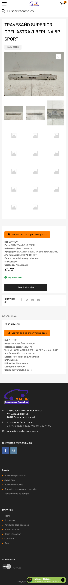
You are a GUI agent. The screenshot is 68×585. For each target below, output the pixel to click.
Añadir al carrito (26, 287)
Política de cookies (13, 484)
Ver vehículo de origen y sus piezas (29, 234)
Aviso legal (9, 480)
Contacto (9, 538)
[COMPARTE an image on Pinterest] (32, 300)
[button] (58, 57)
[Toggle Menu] (4, 4)
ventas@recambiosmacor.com (22, 431)
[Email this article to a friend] (38, 300)
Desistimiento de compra (16, 493)
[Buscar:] (29, 11)
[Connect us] (5, 450)
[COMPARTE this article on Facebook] (21, 300)
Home (7, 516)
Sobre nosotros (12, 529)
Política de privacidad (15, 475)
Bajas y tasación (12, 534)
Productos (9, 520)
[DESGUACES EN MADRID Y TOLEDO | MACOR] (34, 3)
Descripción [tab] (9, 316)
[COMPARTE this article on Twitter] (26, 300)
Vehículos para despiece (16, 525)
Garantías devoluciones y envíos (20, 489)
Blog (6, 543)
